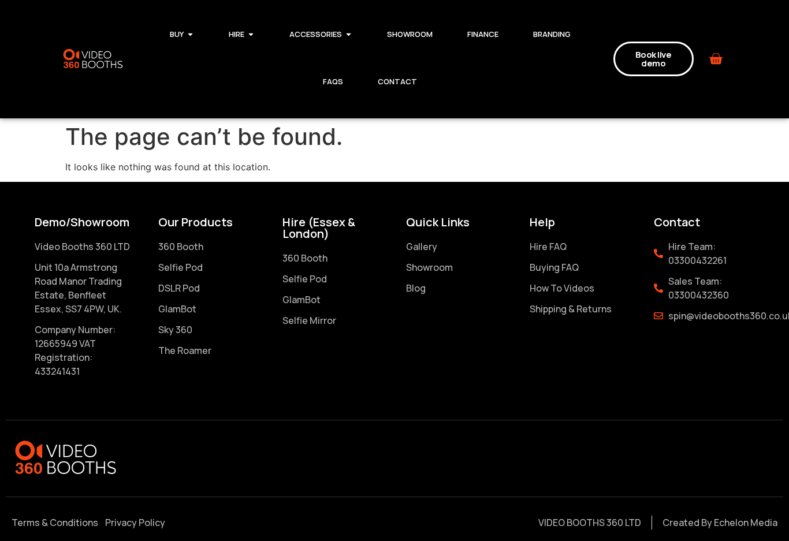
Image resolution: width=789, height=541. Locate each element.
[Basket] (716, 59)
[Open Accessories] (348, 34)
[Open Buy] (190, 34)
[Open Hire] (251, 34)
